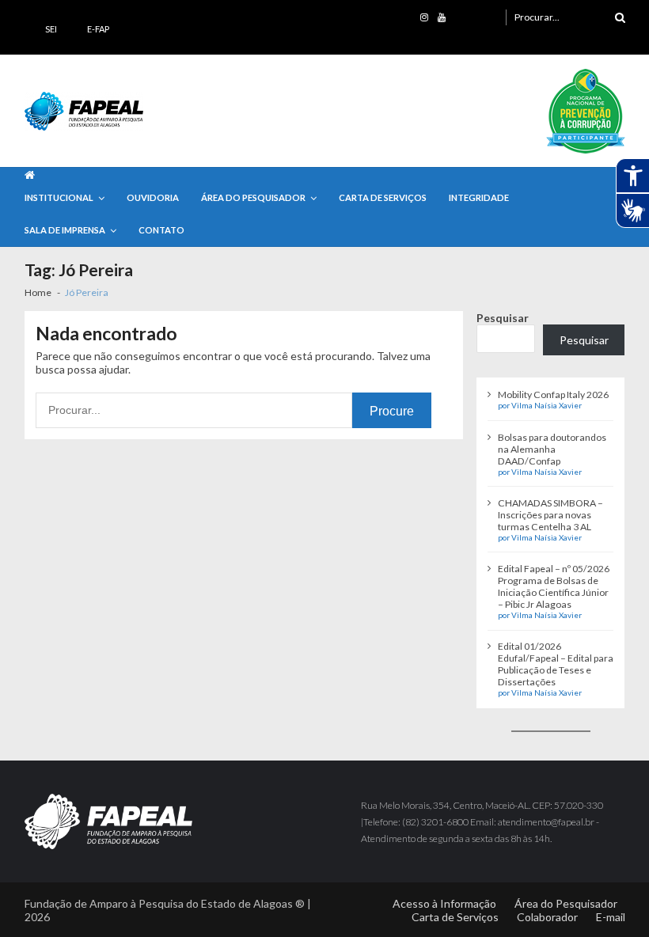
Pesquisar (502, 317)
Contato (161, 230)
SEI (51, 29)
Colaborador (547, 917)
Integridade (479, 197)
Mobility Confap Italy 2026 (553, 394)
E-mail (610, 917)
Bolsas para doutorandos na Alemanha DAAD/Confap (552, 449)
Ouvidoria (153, 197)
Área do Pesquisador (253, 197)
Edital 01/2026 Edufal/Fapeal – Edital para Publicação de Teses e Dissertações (555, 664)
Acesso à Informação (444, 903)
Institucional (59, 197)
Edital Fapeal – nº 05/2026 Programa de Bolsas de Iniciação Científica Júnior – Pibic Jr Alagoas (553, 586)
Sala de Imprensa (65, 230)
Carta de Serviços (383, 197)
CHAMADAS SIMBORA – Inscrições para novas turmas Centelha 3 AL (550, 515)
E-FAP (98, 29)
